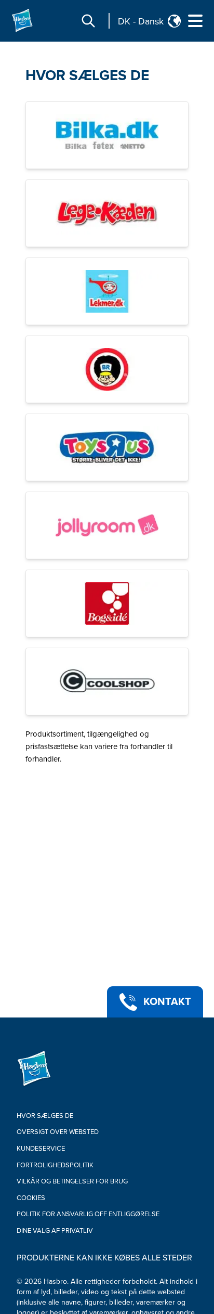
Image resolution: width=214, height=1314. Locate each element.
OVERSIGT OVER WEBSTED (58, 1132)
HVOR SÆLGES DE (87, 75)
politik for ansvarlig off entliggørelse (88, 1214)
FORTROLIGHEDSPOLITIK (55, 1165)
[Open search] (88, 21)
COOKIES (31, 1198)
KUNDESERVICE (41, 1148)
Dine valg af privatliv (55, 1231)
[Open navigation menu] (195, 20)
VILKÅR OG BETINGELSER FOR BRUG (72, 1181)
